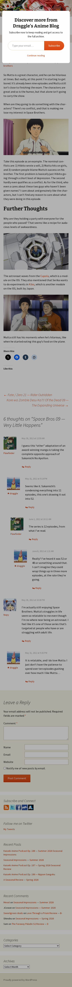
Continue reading (36, 55)
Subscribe (54, 45)
